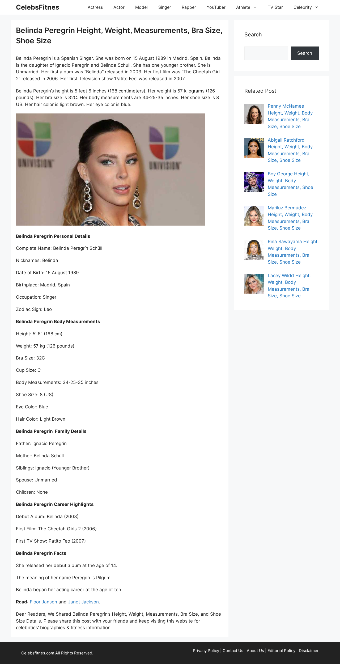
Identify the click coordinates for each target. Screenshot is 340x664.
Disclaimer (309, 650)
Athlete (243, 7)
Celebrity (303, 7)
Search (304, 53)
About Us (255, 650)
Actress (95, 7)
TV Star (275, 7)
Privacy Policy (206, 650)
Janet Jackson (83, 601)
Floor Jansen (43, 601)
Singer (164, 7)
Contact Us (233, 650)
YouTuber (216, 7)
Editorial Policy (281, 650)
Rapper (189, 7)
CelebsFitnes (37, 7)
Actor (119, 7)
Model (141, 7)
